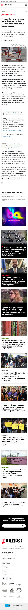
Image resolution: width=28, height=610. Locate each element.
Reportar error (6, 570)
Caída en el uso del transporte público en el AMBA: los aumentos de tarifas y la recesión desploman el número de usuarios (13, 376)
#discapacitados (12, 113)
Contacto (4, 572)
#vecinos (8, 115)
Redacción (5, 566)
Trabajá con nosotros (8, 574)
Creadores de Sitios (18, 608)
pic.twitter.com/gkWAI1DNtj (12, 130)
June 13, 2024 (7, 136)
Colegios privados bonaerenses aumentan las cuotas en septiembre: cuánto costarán (13, 504)
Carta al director (6, 568)
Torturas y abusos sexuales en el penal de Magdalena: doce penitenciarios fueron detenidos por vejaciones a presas (13, 473)
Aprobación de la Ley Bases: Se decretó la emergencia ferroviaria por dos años (12, 146)
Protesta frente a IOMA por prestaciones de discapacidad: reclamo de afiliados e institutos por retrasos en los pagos (13, 441)
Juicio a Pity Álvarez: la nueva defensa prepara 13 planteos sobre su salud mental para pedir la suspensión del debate (13, 408)
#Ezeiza (8, 111)
